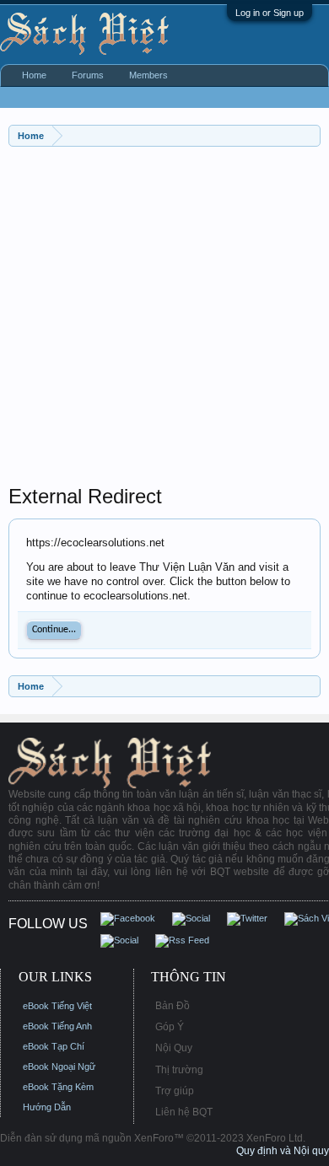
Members (148, 75)
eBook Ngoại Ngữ (59, 1066)
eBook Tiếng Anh (57, 1026)
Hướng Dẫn (47, 1107)
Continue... (54, 630)
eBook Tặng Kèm (58, 1087)
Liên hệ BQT (184, 1112)
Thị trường (179, 1070)
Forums (88, 75)
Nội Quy (173, 1048)
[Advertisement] (164, 319)
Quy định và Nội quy (282, 1151)
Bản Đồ (172, 1006)
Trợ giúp (174, 1091)
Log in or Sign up (269, 13)
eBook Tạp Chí (53, 1046)
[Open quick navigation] (310, 135)
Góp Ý (169, 1027)
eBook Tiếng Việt (57, 1006)
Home (34, 75)
